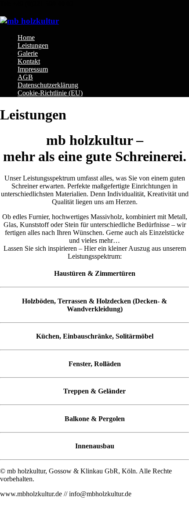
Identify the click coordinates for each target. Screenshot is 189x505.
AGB (25, 77)
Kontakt (29, 61)
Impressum (33, 69)
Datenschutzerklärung (48, 85)
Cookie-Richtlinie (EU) (50, 93)
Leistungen (33, 45)
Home (26, 37)
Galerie (28, 53)
